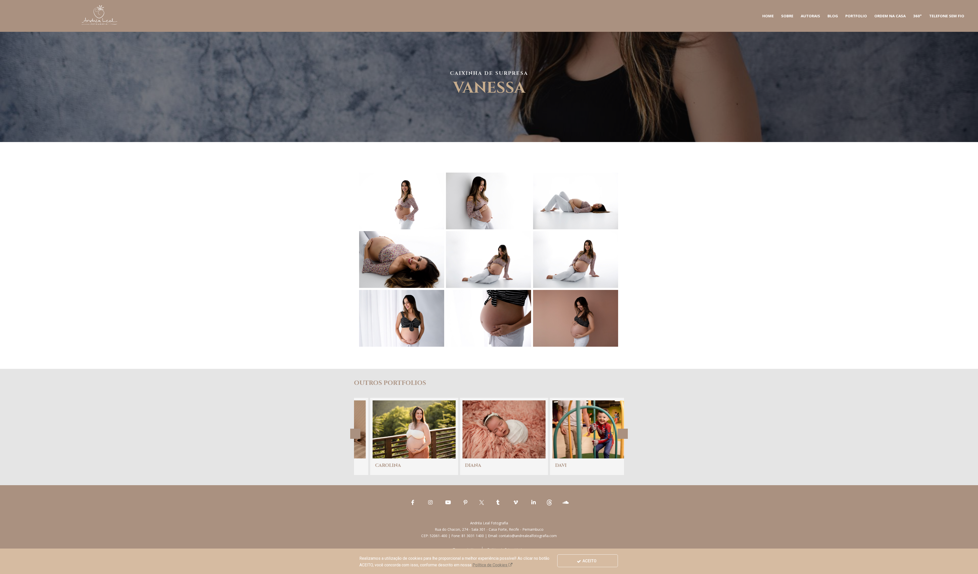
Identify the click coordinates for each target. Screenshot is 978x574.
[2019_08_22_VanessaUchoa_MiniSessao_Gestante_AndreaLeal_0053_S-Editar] (488, 201)
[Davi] (489, 436)
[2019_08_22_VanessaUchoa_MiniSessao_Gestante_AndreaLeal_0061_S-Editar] (575, 201)
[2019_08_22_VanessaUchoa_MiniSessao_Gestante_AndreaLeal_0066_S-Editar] (401, 259)
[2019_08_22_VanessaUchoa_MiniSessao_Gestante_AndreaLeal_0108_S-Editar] (575, 318)
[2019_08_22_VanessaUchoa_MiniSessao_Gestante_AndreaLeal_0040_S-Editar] (401, 201)
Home (768, 15)
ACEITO (588, 560)
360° (917, 15)
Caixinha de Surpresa (489, 73)
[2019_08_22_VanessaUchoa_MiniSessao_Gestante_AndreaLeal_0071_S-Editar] (488, 259)
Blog (832, 15)
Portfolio (856, 15)
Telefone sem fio (946, 15)
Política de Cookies (490, 565)
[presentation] (355, 434)
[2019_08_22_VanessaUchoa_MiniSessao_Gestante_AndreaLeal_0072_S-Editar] (575, 259)
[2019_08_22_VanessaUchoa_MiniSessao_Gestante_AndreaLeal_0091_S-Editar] (488, 318)
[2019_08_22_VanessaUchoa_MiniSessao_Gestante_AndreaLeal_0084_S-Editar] (401, 318)
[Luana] (579, 436)
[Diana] (399, 436)
